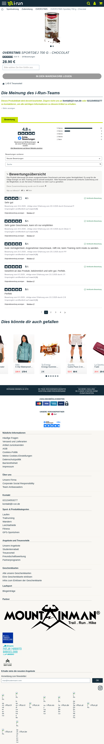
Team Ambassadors (13, 487)
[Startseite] (2, 9)
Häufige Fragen (10, 438)
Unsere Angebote (11, 545)
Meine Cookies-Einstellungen (17, 456)
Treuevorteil (8, 553)
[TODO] (46, 186)
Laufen (6, 514)
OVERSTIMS (42, 9)
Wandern (7, 521)
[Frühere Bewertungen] (41, 312)
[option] (52, 28)
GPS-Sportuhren (11, 532)
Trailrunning (8, 518)
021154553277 (94, 100)
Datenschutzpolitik (12, 459)
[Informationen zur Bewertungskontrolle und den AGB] (38, 142)
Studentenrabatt (11, 549)
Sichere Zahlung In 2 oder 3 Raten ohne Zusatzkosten (86, 391)
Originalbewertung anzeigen (14, 213)
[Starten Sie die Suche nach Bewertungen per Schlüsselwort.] (100, 164)
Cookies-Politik (10, 452)
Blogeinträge (9, 591)
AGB (5, 448)
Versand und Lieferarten (15, 441)
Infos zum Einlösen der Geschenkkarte (22, 580)
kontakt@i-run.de (72, 100)
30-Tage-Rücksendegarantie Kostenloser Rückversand (52, 390)
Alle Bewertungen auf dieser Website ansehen (26, 148)
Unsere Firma (9, 480)
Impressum (8, 466)
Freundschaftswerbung (14, 556)
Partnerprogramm (11, 560)
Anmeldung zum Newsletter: (14, 676)
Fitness (6, 528)
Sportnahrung (12, 9)
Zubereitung (27, 9)
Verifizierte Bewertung (94, 198)
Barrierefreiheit (10, 463)
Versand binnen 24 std (17, 389)
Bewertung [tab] (9, 119)
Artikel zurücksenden (13, 445)
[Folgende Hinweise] (65, 312)
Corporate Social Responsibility (18, 483)
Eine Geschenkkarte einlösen (17, 577)
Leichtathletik (9, 525)
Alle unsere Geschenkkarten (17, 573)
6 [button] (59, 378)
